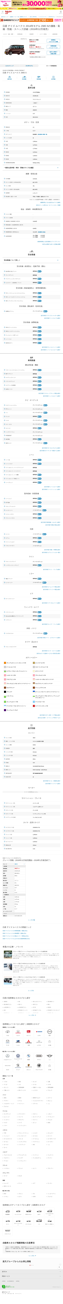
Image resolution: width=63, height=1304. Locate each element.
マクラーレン (36, 1141)
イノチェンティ (22, 1160)
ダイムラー (50, 1133)
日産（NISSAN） (33, 16)
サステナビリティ (18, 1293)
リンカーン (7, 1119)
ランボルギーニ (37, 1158)
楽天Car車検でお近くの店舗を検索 (51, 244)
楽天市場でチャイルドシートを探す (51, 347)
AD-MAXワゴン (8, 1004)
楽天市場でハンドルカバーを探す (51, 396)
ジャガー (35, 1133)
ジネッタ (20, 1138)
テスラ (5, 1122)
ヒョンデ (6, 1183)
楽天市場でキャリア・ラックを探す (51, 624)
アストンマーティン (23, 1133)
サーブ (5, 1175)
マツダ (5, 1084)
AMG (5, 1097)
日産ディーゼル (37, 1087)
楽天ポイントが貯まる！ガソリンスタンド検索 (48, 205)
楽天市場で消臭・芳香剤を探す (52, 549)
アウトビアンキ (22, 1155)
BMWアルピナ (36, 1097)
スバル (34, 1084)
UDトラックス (22, 1090)
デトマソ (50, 1158)
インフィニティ (22, 1125)
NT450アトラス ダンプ (53, 1010)
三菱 (49, 1081)
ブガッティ (50, 1168)
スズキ (49, 1084)
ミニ (49, 1103)
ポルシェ (50, 1100)
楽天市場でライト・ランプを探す (51, 569)
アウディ (6, 1100)
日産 (19, 1081)
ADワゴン (35, 1004)
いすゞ (20, 1084)
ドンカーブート (52, 1193)
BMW (19, 1097)
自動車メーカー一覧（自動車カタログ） (19, 16)
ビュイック (7, 1116)
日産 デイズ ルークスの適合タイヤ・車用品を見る (16, 936)
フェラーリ (50, 1155)
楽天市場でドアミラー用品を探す (51, 589)
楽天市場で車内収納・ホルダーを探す (50, 522)
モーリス (6, 1144)
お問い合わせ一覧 (10, 1293)
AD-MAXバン (51, 1001)
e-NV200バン (7, 1007)
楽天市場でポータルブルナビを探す (51, 448)
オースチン (50, 1141)
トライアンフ (21, 1144)
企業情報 (3, 1281)
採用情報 (17, 1281)
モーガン (6, 1141)
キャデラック (7, 1114)
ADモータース (7, 1186)
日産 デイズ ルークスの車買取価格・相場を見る (15, 930)
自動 (54, 34)
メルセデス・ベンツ (9, 1103)
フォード (20, 1116)
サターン (35, 1114)
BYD (5, 1193)
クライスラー (21, 1114)
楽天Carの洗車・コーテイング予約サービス (49, 717)
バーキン (6, 1196)
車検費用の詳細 (41, 232)
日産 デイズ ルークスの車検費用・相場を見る (14, 933)
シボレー (50, 1114)
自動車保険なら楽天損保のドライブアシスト (48, 241)
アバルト (6, 1160)
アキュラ (50, 1090)
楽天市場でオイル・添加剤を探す (51, 781)
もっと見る (30, 920)
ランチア (20, 1158)
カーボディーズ (52, 1138)
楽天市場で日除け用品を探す (52, 525)
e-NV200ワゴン (22, 1007)
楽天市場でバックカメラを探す (52, 318)
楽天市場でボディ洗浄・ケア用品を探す (50, 715)
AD (19, 1001)
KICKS (49, 1007)
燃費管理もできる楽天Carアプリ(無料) (50, 202)
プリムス (50, 1119)
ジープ (20, 1122)
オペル (20, 1100)
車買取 (19, 34)
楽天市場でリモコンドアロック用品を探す (49, 393)
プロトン (20, 1193)
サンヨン (50, 1183)
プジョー (20, 1168)
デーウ (20, 1183)
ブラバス (35, 1103)
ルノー (34, 1168)
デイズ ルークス (43, 16)
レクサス (35, 1090)
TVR (5, 1133)
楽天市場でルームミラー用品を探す (51, 586)
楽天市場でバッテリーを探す (52, 783)
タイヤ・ (43, 34)
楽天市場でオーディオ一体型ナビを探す (50, 450)
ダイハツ (6, 1087)
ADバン (20, 1004)
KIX (5, 1010)
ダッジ (34, 1122)
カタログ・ (8, 34)
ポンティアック (37, 1116)
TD (34, 1193)
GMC (49, 1122)
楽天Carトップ (4, 16)
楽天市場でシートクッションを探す (51, 489)
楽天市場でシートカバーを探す (52, 486)
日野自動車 (50, 1087)
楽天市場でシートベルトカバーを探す (50, 349)
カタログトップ (9, 65)
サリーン (35, 1119)
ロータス (35, 1136)
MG (34, 1144)
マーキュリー (51, 1116)
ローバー (50, 1136)
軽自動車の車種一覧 (42, 134)
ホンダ (34, 1081)
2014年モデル (52, 16)
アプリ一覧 (4, 1293)
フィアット (36, 1155)
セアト (20, 1196)
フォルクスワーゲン (38, 1100)
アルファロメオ (8, 1155)
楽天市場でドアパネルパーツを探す (51, 603)
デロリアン (21, 1119)
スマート (50, 1097)
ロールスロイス (8, 1138)
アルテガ (6, 1106)
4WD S (16, 864)
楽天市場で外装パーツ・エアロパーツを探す (48, 637)
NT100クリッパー (23, 1010)
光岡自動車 (21, 1087)
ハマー (5, 1125)
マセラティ (7, 1158)
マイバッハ (21, 1103)
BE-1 (49, 1004)
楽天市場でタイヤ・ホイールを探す (51, 650)
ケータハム (36, 1138)
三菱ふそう (7, 1090)
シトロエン (7, 1168)
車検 (31, 34)
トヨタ (5, 1081)
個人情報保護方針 (10, 1281)
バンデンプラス (22, 1141)
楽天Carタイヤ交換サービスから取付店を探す (48, 653)
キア (34, 1183)
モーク (5, 1147)
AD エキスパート (37, 1001)
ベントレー (7, 1136)
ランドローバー (22, 1136)
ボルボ (20, 1175)
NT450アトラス (37, 1010)
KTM (34, 1196)
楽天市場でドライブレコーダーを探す (50, 315)
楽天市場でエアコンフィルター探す (51, 552)
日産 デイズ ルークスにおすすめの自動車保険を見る (16, 938)
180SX (5, 1001)
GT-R (34, 1007)
